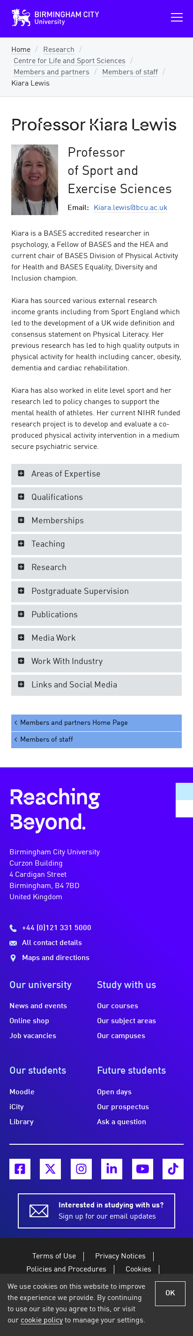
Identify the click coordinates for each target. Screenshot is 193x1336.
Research (58, 50)
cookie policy (42, 1320)
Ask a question (121, 1122)
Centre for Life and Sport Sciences (70, 61)
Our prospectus (123, 1107)
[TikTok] (173, 1169)
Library (21, 1122)
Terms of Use (54, 1256)
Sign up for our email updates (111, 1211)
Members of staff (130, 72)
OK (170, 1293)
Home (20, 50)
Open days (114, 1092)
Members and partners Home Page (74, 723)
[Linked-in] (111, 1169)
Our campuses (121, 1036)
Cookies (138, 1269)
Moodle (22, 1092)
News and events (38, 1006)
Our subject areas (126, 1021)
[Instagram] (81, 1169)
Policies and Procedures (66, 1269)
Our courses (117, 1006)
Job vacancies (32, 1036)
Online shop (29, 1021)
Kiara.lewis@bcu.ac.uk (131, 208)
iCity (16, 1107)
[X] (50, 1169)
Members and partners (51, 72)
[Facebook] (19, 1169)
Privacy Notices (120, 1256)
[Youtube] (142, 1169)
